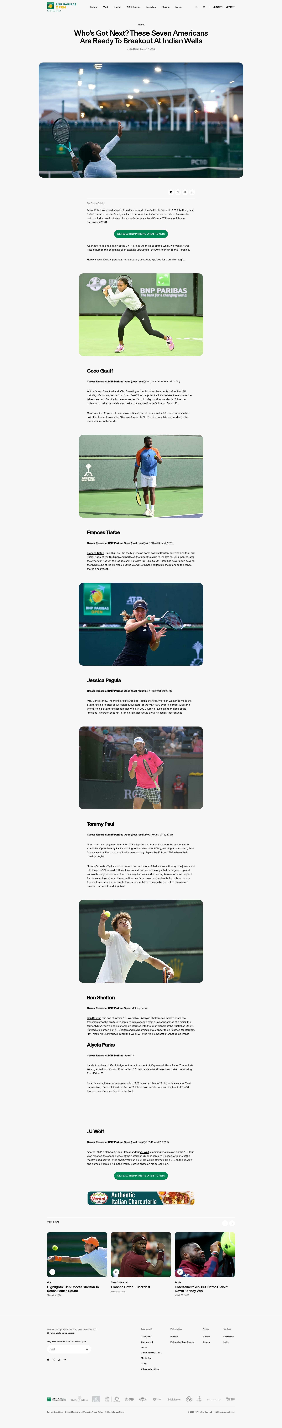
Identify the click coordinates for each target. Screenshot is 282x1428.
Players (165, 7)
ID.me (143, 1363)
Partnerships (176, 1329)
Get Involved (147, 1342)
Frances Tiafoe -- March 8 (130, 1287)
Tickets (93, 7)
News (178, 7)
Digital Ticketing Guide (151, 1353)
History (206, 1336)
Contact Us (228, 1336)
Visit (105, 7)
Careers (206, 1342)
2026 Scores (133, 7)
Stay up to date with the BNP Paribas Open (66, 1341)
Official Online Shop (150, 1369)
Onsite (117, 7)
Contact (227, 1329)
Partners (174, 1336)
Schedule (151, 7)
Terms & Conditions (55, 1412)
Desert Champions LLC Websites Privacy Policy (84, 1412)
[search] (196, 7)
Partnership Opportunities (182, 1342)
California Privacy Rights (114, 1412)
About (206, 1329)
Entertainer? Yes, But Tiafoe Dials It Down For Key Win (201, 1289)
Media (144, 1347)
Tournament (146, 1329)
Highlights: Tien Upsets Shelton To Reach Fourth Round (73, 1289)
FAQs (226, 1342)
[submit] (87, 1349)
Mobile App (146, 1358)
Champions (146, 1336)
